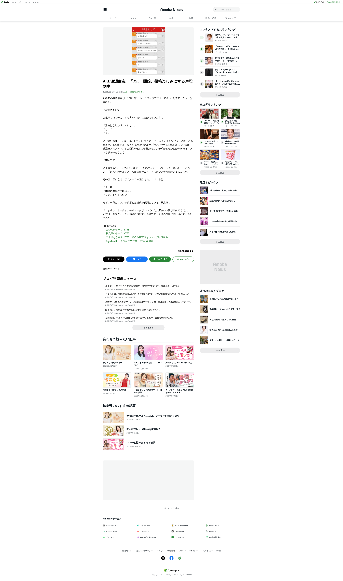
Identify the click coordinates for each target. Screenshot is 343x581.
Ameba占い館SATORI (148, 537)
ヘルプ (160, 550)
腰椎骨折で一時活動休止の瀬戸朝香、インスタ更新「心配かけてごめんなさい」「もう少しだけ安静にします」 (227, 62)
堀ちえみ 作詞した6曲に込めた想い (224, 330)
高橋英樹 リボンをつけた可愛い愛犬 (225, 309)
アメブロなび (179, 537)
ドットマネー (145, 525)
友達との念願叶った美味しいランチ (225, 340)
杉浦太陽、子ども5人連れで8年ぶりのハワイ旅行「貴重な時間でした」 (139, 317)
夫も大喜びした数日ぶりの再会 (223, 319)
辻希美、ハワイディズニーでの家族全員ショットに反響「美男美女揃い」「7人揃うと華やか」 (227, 38)
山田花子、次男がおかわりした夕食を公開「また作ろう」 (133, 309)
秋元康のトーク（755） (119, 233)
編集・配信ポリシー (144, 550)
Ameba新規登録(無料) (333, 2)
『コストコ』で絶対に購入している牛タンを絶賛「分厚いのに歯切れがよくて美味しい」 (148, 293)
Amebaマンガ (214, 531)
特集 (171, 18)
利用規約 (171, 550)
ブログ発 (152, 18)
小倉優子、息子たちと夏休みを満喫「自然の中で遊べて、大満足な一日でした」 (143, 286)
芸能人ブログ (320, 2)
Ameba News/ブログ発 (134, 92)
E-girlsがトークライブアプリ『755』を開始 (129, 241)
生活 (191, 18)
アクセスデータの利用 (211, 550)
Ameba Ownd (111, 531)
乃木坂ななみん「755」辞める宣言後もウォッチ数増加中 (137, 237)
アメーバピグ (145, 531)
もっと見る (148, 327)
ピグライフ (110, 537)
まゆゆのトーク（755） (119, 229)
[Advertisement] (127, 480)
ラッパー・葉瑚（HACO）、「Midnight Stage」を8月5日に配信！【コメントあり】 (227, 72)
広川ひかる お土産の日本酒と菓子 (224, 299)
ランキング (230, 18)
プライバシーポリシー (188, 550)
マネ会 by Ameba (181, 525)
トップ (112, 18)
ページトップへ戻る (171, 508)
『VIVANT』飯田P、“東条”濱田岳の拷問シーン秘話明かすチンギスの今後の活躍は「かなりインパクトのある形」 (227, 50)
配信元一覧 (126, 550)
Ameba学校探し (215, 537)
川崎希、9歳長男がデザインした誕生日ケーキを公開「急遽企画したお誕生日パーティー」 (148, 301)
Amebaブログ (214, 525)
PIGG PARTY (179, 531)
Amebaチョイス (112, 525)
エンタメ (132, 18)
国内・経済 (210, 18)
